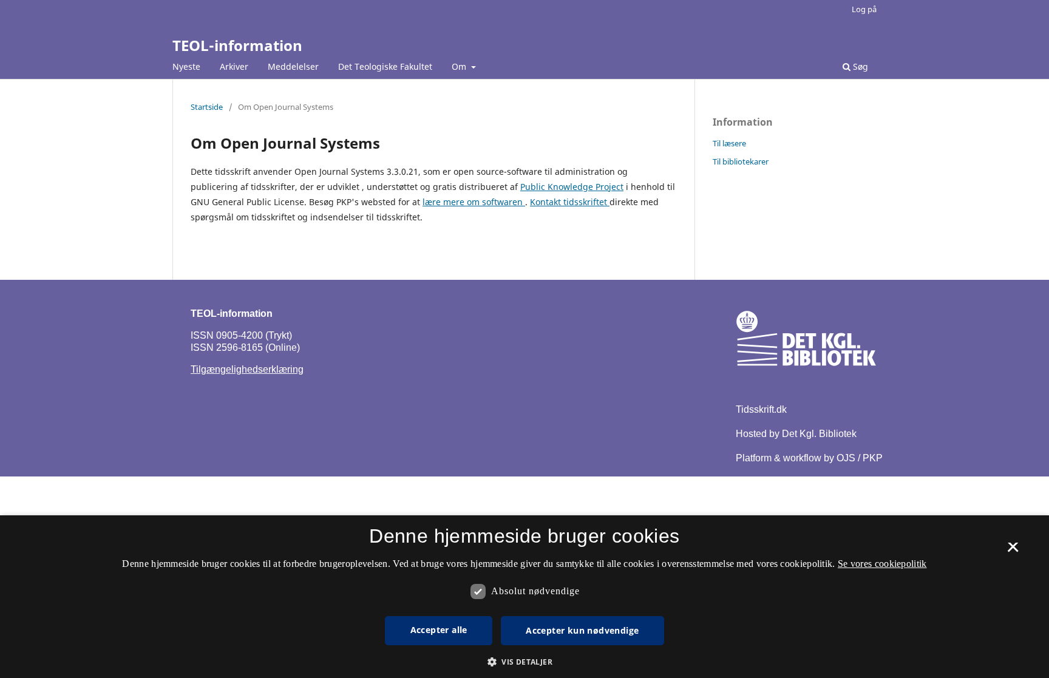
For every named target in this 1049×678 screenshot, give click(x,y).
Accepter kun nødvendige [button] (582, 630)
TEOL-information (237, 45)
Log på (864, 9)
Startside (207, 106)
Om (460, 66)
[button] (524, 662)
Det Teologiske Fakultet (385, 66)
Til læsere (729, 143)
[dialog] (524, 596)
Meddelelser (293, 66)
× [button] (1013, 551)
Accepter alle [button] (438, 630)
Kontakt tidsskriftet (569, 202)
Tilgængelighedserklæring (247, 369)
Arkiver (234, 66)
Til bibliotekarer (741, 161)
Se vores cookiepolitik (882, 563)
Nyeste (186, 66)
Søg (859, 66)
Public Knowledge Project (571, 186)
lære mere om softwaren (474, 202)
